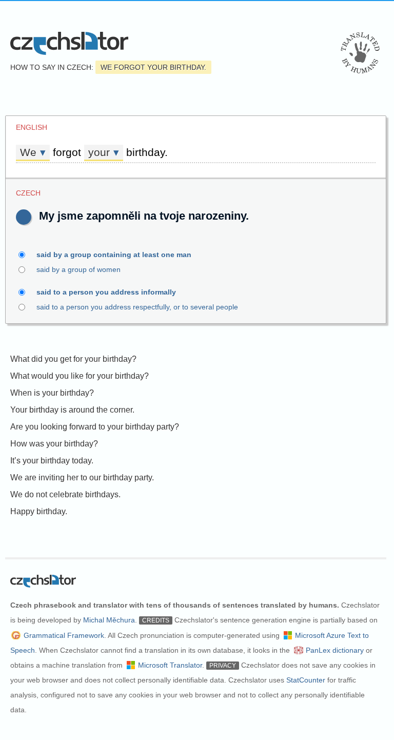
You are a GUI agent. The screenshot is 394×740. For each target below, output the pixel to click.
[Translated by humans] (360, 53)
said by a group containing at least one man (113, 254)
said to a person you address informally (106, 292)
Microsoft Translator (170, 665)
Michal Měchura (109, 620)
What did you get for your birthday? (73, 359)
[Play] (23, 217)
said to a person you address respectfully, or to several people (137, 307)
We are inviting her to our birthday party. (82, 477)
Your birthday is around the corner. (72, 409)
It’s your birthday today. (51, 460)
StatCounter (305, 680)
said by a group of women (78, 269)
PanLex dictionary (335, 650)
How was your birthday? (54, 443)
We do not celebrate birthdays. (65, 494)
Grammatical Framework (64, 635)
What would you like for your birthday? (79, 376)
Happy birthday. (38, 511)
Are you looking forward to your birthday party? (94, 426)
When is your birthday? (52, 392)
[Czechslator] (69, 43)
